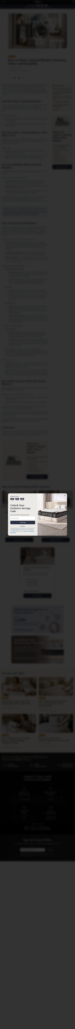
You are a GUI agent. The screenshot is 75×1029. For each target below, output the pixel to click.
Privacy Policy (15, 529)
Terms (25, 531)
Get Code (22, 522)
